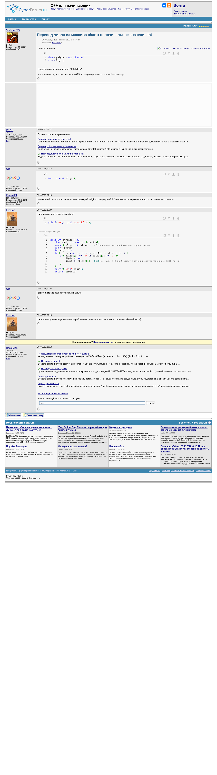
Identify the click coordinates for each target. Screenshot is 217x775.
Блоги (11, 19)
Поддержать (154, 471)
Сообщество (28, 19)
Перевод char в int (50, 361)
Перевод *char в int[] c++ (54, 368)
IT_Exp (10, 130)
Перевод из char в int (48, 383)
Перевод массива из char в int (54, 139)
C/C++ (120, 9)
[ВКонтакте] (164, 5)
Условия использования (182, 471)
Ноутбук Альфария (16, 446)
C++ (127, 9)
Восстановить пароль (185, 13)
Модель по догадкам (120, 427)
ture (8, 168)
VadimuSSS (13, 30)
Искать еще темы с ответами (53, 393)
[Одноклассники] (169, 5)
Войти (179, 5)
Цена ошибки (116, 446)
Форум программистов (106, 9)
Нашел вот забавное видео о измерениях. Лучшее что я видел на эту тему (29, 428)
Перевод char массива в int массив (57, 146)
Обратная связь (203, 471)
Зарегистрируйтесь (103, 342)
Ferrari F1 (11, 195)
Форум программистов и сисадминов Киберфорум (72, 9)
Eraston (10, 210)
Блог (8, 141)
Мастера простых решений (72, 446)
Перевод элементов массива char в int (62, 153)
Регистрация (180, 11)
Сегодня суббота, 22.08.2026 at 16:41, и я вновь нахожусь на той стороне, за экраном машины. (185, 449)
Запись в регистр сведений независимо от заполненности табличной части (184, 428)
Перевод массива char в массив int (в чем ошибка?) (64, 353)
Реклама (166, 471)
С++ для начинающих (140, 9)
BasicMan (11, 348)
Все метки (56, 43)
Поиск (45, 19)
